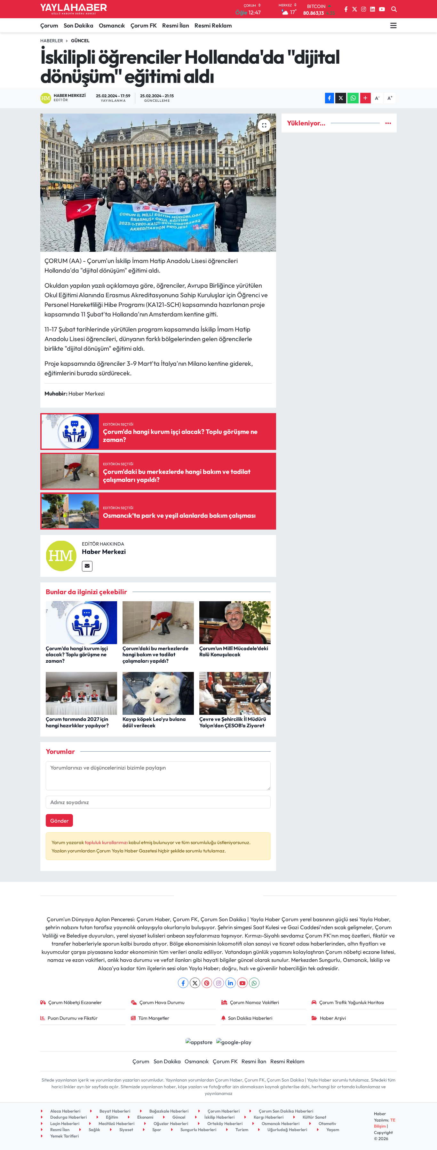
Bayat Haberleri (114, 1111)
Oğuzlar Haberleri (170, 1123)
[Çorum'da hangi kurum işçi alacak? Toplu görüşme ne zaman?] (81, 622)
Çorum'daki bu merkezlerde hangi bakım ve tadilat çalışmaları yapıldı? (155, 654)
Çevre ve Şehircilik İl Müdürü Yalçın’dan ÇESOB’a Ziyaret (232, 722)
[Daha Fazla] (365, 98)
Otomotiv (327, 1123)
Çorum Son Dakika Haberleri (285, 1111)
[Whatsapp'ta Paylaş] (353, 98)
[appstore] (199, 1041)
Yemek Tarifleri (64, 1135)
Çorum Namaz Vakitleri (254, 1002)
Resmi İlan (175, 25)
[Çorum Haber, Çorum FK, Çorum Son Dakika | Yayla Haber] (73, 9)
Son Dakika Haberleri (250, 1018)
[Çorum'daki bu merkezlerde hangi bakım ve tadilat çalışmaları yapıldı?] (158, 622)
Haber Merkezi (104, 551)
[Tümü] (388, 123)
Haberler (51, 41)
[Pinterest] (207, 983)
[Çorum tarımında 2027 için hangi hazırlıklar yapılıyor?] (81, 692)
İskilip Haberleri (218, 1117)
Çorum (49, 25)
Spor (156, 1129)
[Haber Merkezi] (61, 555)
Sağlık (94, 1129)
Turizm (241, 1129)
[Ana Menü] (393, 25)
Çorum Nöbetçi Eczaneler (75, 1002)
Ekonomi (144, 1117)
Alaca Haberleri (64, 1111)
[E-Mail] (87, 566)
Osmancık (112, 25)
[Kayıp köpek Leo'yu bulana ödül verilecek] (158, 692)
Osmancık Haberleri (280, 1123)
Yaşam (332, 1129)
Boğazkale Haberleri (168, 1111)
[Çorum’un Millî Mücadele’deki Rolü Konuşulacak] (235, 622)
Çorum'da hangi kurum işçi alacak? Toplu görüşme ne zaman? (77, 654)
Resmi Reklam (213, 25)
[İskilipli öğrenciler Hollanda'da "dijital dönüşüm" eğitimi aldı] (158, 183)
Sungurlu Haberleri (197, 1129)
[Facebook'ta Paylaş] (329, 98)
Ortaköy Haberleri (224, 1123)
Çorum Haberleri (223, 1111)
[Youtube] (242, 983)
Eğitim (111, 1117)
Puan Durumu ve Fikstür (73, 1018)
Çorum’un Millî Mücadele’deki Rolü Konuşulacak (233, 651)
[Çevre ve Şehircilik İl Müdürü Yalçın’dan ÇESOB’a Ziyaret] (235, 692)
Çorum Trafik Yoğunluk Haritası (351, 1002)
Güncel (80, 41)
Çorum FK (144, 25)
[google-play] (234, 1041)
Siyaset (125, 1129)
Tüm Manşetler (153, 1018)
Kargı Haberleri (268, 1117)
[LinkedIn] (230, 983)
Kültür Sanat (314, 1117)
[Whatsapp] (254, 983)
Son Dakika (78, 25)
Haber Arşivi (333, 1018)
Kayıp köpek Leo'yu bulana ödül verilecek (154, 722)
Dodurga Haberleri (68, 1117)
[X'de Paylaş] (340, 98)
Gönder (59, 820)
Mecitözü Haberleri (116, 1123)
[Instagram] (218, 983)
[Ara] (394, 9)
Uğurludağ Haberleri (286, 1129)
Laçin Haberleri (64, 1123)
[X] (195, 983)
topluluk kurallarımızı (107, 842)
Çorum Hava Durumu (162, 1002)
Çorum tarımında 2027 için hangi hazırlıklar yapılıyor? (77, 722)
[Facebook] (183, 983)
